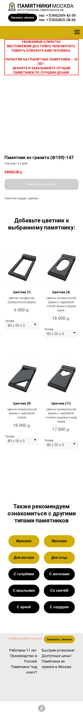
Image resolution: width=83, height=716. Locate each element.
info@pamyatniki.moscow (25, 638)
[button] (22, 18)
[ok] (41, 708)
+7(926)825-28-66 (60, 20)
